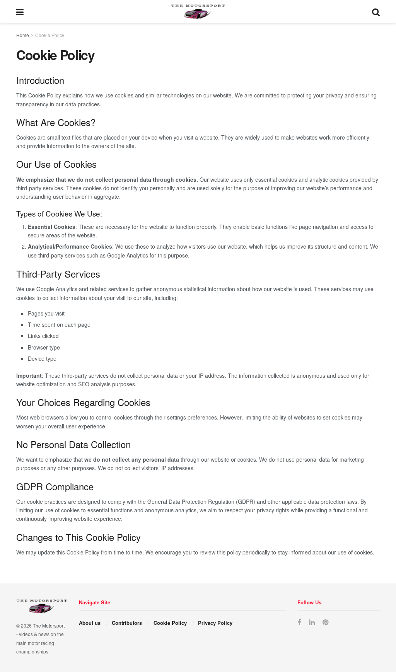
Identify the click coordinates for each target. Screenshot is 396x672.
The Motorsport (49, 625)
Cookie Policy (49, 35)
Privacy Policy (215, 622)
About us (90, 622)
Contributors (127, 622)
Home (22, 35)
